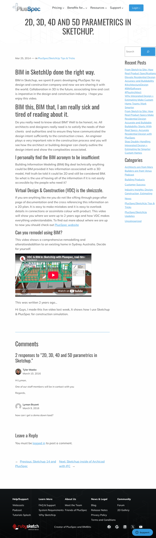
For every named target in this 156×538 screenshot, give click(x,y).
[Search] (148, 51)
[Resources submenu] (106, 8)
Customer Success (135, 184)
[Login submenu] (139, 8)
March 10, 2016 (32, 373)
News (128, 198)
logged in (39, 443)
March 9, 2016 (31, 408)
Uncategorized (133, 221)
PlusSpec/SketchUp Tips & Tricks (56, 58)
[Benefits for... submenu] (86, 8)
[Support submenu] (122, 8)
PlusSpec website (67, 225)
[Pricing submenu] (63, 8)
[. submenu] (48, 8)
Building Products (135, 179)
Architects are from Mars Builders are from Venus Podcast (139, 170)
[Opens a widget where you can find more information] (142, 532)
